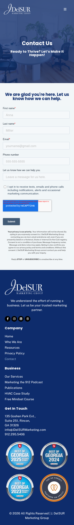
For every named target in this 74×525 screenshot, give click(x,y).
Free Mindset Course (19, 399)
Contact (10, 359)
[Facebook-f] (7, 319)
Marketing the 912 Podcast (24, 382)
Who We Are (13, 342)
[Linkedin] (21, 319)
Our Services (14, 376)
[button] (65, 9)
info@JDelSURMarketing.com (25, 430)
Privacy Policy (15, 353)
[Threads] (27, 319)
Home (9, 336)
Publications (13, 388)
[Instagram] (14, 319)
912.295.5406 (15, 434)
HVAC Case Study (17, 393)
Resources (12, 347)
